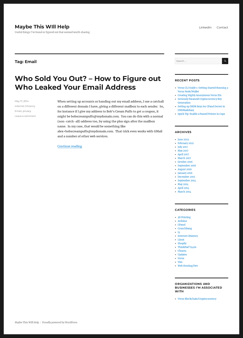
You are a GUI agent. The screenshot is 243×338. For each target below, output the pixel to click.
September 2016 (187, 165)
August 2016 (185, 169)
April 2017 (183, 154)
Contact (222, 27)
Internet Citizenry (25, 106)
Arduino (182, 221)
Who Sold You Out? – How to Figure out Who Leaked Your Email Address (88, 82)
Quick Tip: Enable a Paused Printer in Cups (201, 113)
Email (18, 111)
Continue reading (69, 146)
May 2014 (183, 184)
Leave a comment (25, 116)
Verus (181, 258)
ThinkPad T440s (187, 247)
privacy (27, 111)
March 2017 (184, 158)
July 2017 (183, 146)
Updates (182, 254)
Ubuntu (182, 250)
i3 (179, 232)
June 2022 (183, 139)
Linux (181, 239)
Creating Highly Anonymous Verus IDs (199, 95)
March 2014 (184, 191)
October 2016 (185, 161)
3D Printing (184, 217)
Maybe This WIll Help (42, 27)
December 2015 (186, 176)
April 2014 (183, 188)
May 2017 (183, 150)
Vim (180, 262)
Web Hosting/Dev (188, 265)
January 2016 (185, 173)
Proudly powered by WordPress (59, 322)
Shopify (182, 243)
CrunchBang (185, 228)
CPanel (181, 224)
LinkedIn (205, 27)
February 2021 (186, 143)
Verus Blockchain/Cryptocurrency (197, 298)
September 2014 (187, 180)
